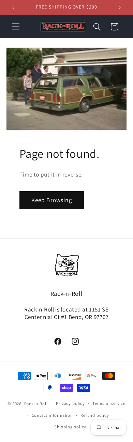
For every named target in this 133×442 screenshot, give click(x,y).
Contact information (52, 415)
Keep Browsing (51, 200)
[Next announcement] (119, 7)
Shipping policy (70, 427)
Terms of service (108, 403)
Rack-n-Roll (36, 403)
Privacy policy (70, 403)
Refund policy (94, 415)
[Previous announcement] (13, 7)
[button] (16, 26)
